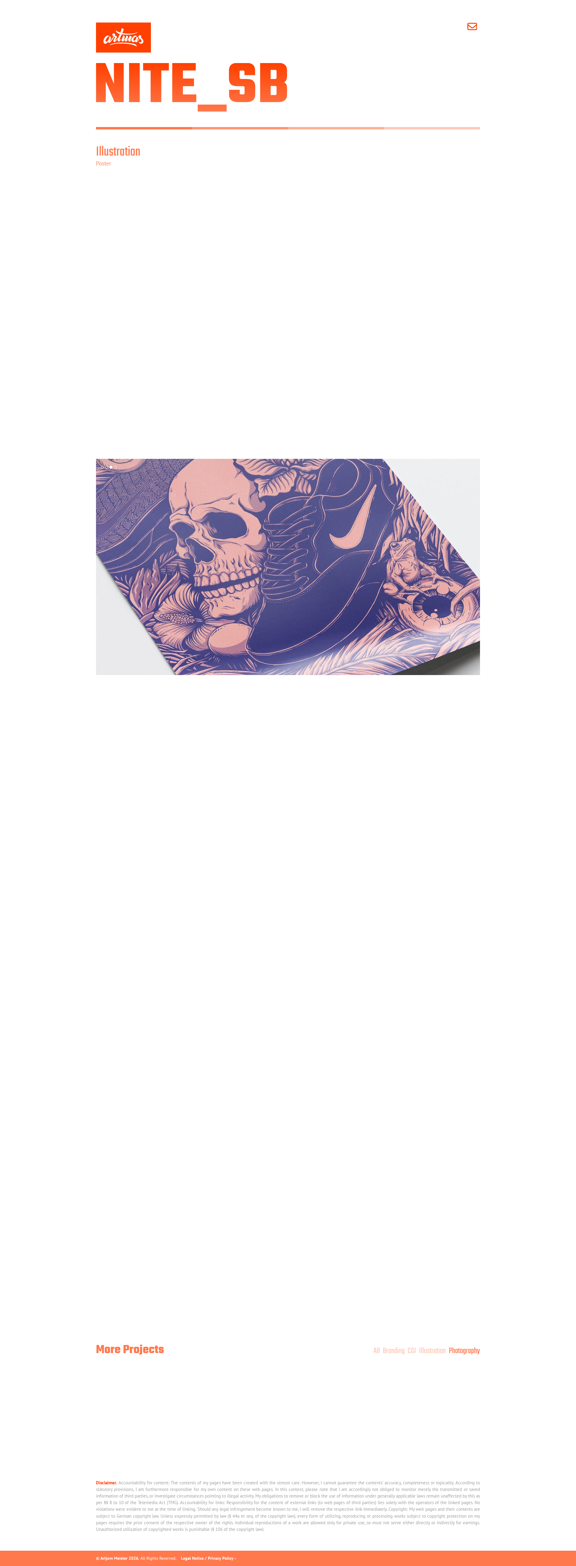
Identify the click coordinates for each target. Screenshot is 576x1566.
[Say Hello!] (473, 26)
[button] (102, 467)
